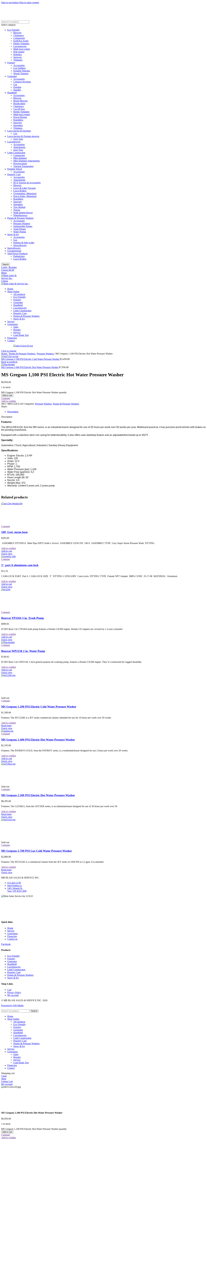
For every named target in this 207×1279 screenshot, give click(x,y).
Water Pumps (19, 231)
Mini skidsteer (20, 158)
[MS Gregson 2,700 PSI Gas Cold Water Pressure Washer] (24, 819)
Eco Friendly (13, 30)
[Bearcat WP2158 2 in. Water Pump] (8, 642)
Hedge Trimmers (21, 43)
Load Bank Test (21, 335)
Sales (15, 327)
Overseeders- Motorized (24, 193)
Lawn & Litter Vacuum (24, 188)
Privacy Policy (14, 992)
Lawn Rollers (19, 191)
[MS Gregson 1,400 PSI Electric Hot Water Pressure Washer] (7, 731)
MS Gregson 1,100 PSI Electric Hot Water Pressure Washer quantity (34, 392)
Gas (15, 84)
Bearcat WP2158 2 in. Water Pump (23, 651)
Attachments (19, 147)
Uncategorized (14, 250)
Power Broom (20, 117)
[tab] (12, 411)
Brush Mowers (20, 101)
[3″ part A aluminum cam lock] (8, 556)
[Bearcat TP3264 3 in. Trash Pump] (24, 589)
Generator (12, 76)
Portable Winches (21, 71)
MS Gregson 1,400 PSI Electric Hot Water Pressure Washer (38, 739)
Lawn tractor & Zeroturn (19, 131)
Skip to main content (29, 2)
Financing (12, 936)
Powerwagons (20, 163)
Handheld (12, 92)
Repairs (17, 329)
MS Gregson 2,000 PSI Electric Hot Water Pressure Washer (30, 367)
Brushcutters (19, 103)
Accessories (19, 65)
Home (4, 353)
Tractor (16, 210)
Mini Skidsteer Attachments (26, 161)
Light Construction (16, 152)
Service (16, 332)
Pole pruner (18, 51)
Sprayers (17, 57)
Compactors (19, 38)
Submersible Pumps (22, 226)
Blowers (17, 32)
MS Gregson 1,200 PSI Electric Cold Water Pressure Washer (38, 706)
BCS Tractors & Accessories (27, 182)
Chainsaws (18, 35)
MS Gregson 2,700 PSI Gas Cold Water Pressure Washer (36, 850)
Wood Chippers (20, 73)
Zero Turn (18, 139)
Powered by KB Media (12, 1005)
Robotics (17, 54)
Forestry (11, 62)
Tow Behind (19, 207)
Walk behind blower (23, 212)
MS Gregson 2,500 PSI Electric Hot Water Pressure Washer (38, 795)
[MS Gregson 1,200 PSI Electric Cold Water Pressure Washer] (24, 675)
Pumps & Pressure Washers (20, 218)
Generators (12, 933)
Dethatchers (19, 256)
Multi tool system (21, 49)
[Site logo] (11, 278)
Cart (9, 989)
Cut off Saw (19, 109)
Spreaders (18, 125)
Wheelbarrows (20, 215)
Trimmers (17, 60)
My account (13, 995)
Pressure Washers (21, 223)
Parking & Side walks (23, 242)
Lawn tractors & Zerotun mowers (23, 136)
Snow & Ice (13, 234)
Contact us (12, 939)
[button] (6, 551)
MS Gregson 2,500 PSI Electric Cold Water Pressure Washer (30, 359)
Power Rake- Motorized (24, 196)
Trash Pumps (19, 229)
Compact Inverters (22, 81)
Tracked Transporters (23, 166)
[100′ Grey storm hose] (24, 503)
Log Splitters (19, 68)
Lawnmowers (20, 46)
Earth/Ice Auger (20, 41)
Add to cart (7, 395)
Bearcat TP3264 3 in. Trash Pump (22, 618)
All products (19, 294)
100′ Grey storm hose (14, 532)
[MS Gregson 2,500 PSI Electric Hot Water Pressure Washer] (24, 764)
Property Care (14, 174)
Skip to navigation (10, 2)
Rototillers (18, 120)
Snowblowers (20, 245)
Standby (17, 90)
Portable (17, 87)
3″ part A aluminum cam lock (19, 565)
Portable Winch (14, 169)
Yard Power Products (17, 253)
